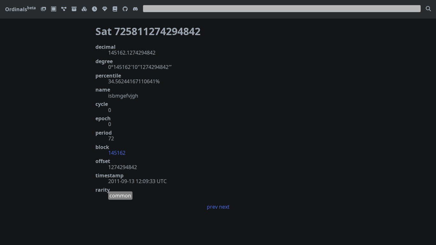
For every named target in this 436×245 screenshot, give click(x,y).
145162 (116, 152)
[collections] (63, 9)
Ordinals (20, 9)
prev (212, 206)
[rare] (104, 9)
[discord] (135, 9)
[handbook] (114, 9)
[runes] (53, 9)
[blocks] (84, 9)
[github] (125, 9)
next (224, 206)
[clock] (94, 9)
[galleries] (74, 9)
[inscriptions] (43, 9)
